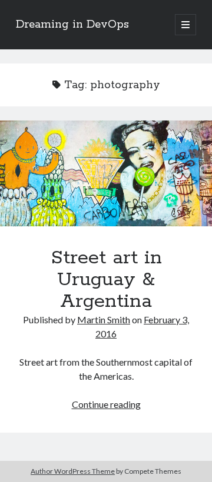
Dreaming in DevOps (72, 25)
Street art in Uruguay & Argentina (106, 173)
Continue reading (106, 404)
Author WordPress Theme (73, 471)
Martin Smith (103, 319)
